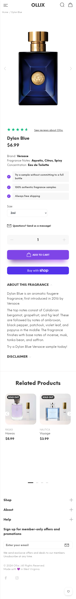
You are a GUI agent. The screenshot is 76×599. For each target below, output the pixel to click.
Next (69, 413)
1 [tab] (30, 482)
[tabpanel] (21, 414)
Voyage (45, 433)
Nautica (45, 429)
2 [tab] (37, 482)
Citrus (49, 160)
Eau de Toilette (38, 165)
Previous (7, 413)
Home (5, 12)
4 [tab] (47, 482)
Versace (22, 156)
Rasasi (9, 429)
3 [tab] (42, 482)
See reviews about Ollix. (48, 130)
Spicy (58, 160)
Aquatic (37, 160)
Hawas (10, 433)
